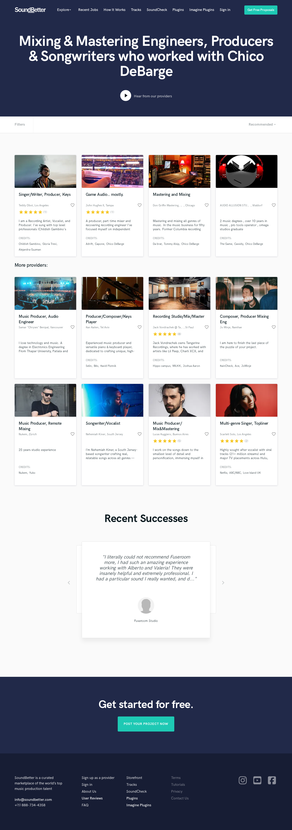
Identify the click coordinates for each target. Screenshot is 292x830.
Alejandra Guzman (30, 249)
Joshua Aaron (191, 366)
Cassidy (238, 244)
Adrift (89, 244)
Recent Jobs (88, 10)
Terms (176, 778)
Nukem (23, 473)
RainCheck (226, 366)
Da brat (157, 244)
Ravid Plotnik (108, 366)
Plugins (178, 10)
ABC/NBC (235, 473)
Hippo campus (161, 366)
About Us (89, 791)
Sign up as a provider (98, 778)
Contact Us (180, 798)
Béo (96, 366)
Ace (237, 366)
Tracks (136, 10)
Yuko (32, 473)
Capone (99, 244)
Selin (89, 366)
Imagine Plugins (201, 10)
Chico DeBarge (115, 244)
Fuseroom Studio (146, 621)
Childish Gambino (29, 244)
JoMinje (246, 366)
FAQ (85, 805)
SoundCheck (157, 10)
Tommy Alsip (171, 244)
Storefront (134, 778)
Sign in (225, 10)
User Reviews (92, 798)
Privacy (176, 791)
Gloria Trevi (49, 244)
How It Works (114, 10)
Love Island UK (252, 473)
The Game (226, 244)
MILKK (176, 366)
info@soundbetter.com (33, 800)
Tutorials (178, 785)
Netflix (223, 473)
